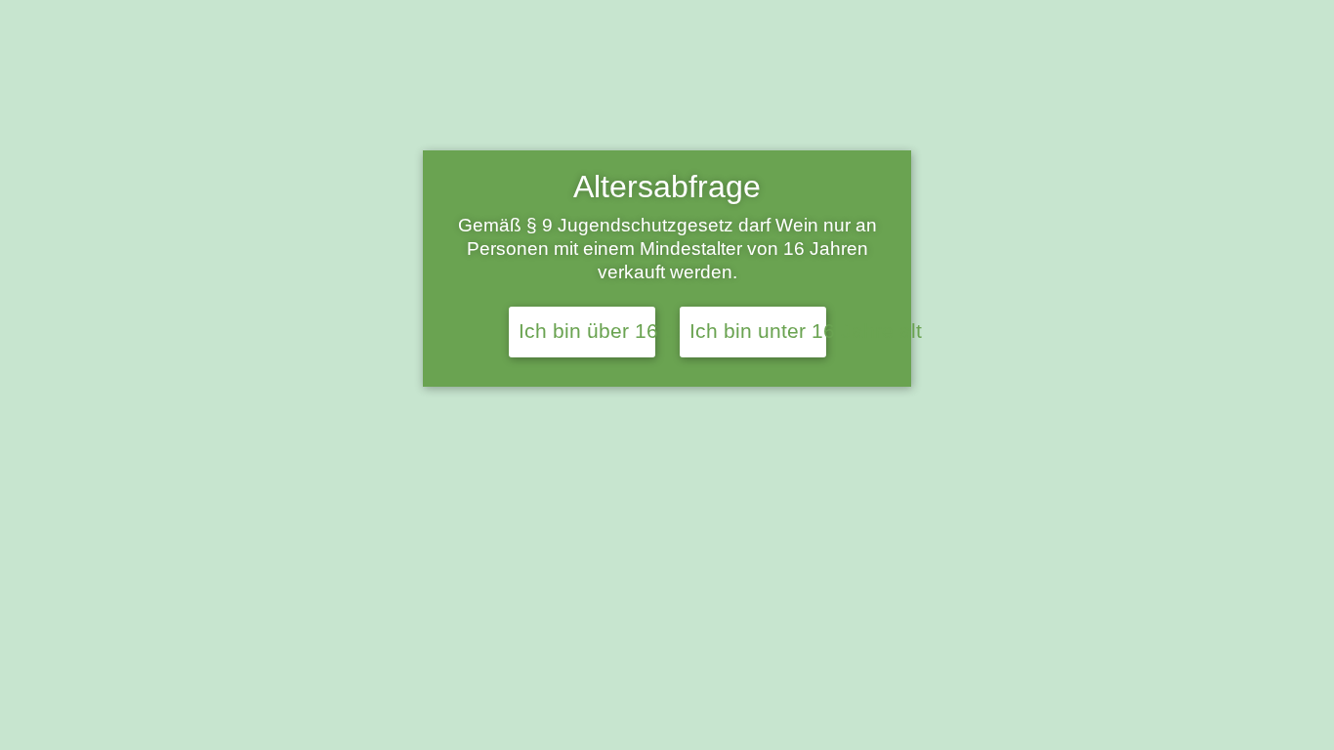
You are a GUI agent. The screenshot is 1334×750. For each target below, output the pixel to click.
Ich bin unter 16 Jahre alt (757, 331)
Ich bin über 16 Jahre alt (587, 331)
